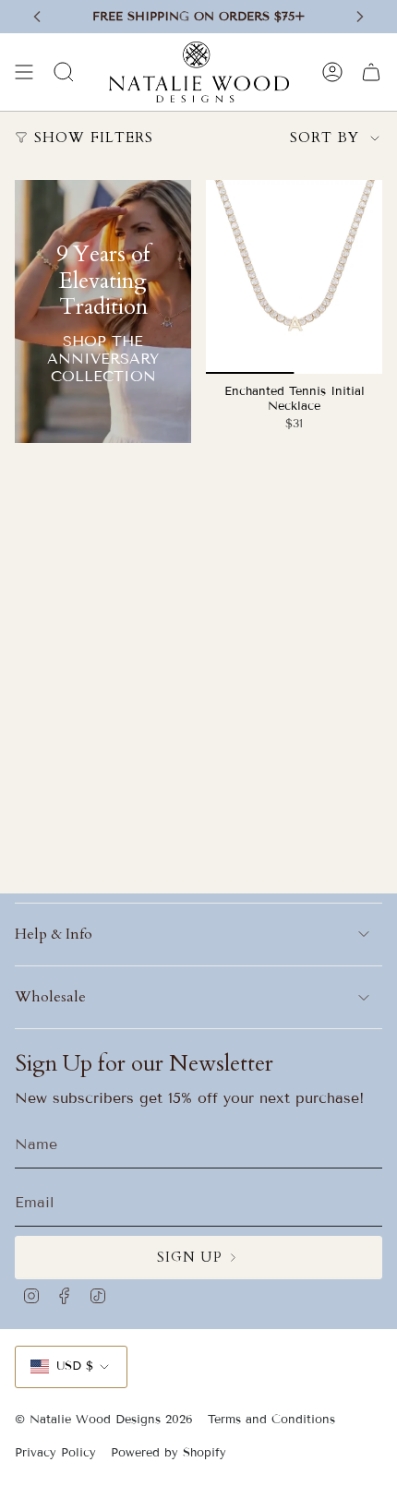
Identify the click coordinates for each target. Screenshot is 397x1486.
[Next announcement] (360, 16)
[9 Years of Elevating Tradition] (103, 312)
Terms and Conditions (271, 1419)
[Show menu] (24, 72)
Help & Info (53, 934)
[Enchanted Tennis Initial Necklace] (294, 277)
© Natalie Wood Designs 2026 (104, 1419)
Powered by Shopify (168, 1452)
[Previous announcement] (37, 16)
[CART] (371, 72)
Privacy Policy (55, 1452)
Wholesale (50, 997)
